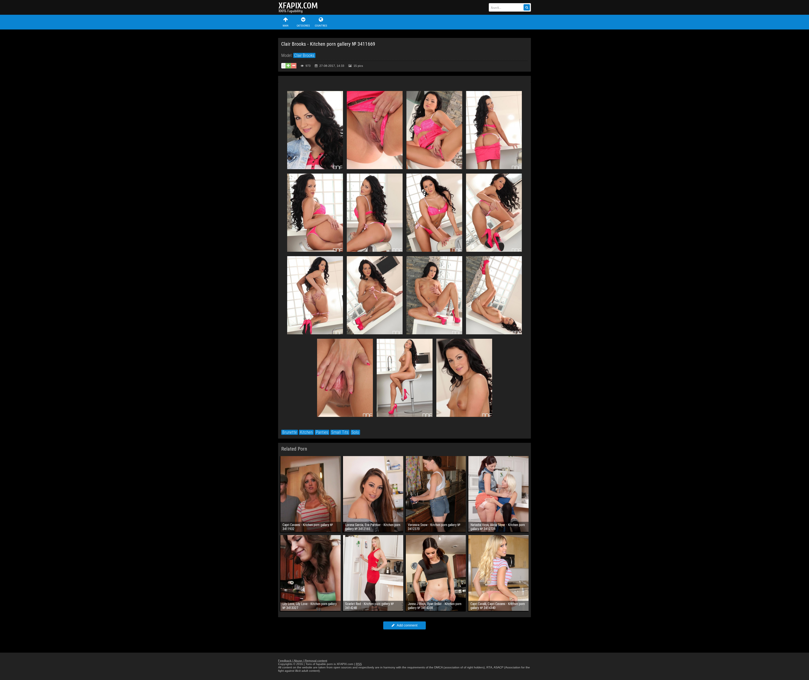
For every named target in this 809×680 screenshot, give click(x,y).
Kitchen (306, 432)
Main (285, 25)
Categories (303, 25)
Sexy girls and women (299, 7)
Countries (321, 25)
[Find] (527, 7)
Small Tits (339, 432)
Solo (355, 432)
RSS (359, 664)
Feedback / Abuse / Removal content (302, 660)
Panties (322, 432)
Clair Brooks (304, 55)
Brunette (289, 432)
